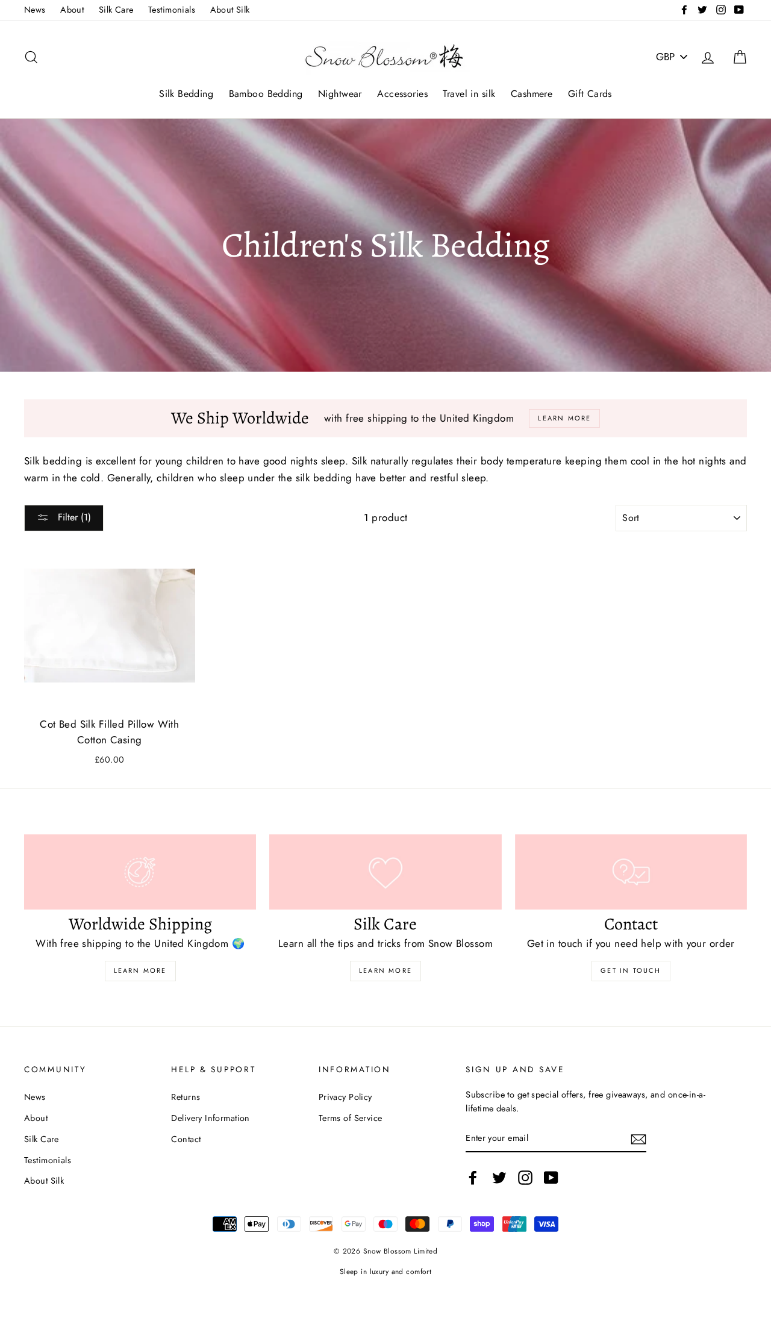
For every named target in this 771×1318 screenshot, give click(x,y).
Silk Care (116, 10)
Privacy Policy (345, 1097)
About (72, 10)
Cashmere (531, 94)
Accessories (402, 94)
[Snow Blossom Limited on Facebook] (473, 1177)
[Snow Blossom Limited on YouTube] (551, 1177)
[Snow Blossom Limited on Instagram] (525, 1177)
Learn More (140, 970)
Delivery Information (210, 1118)
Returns (185, 1097)
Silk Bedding (186, 94)
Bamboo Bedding (266, 94)
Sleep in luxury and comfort (385, 1271)
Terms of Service (350, 1118)
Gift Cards (590, 94)
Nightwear (340, 94)
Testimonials (171, 10)
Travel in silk (469, 94)
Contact (186, 1139)
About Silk (230, 10)
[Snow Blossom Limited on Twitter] (499, 1177)
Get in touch (631, 970)
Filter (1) (73, 517)
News (35, 10)
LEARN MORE (385, 970)
